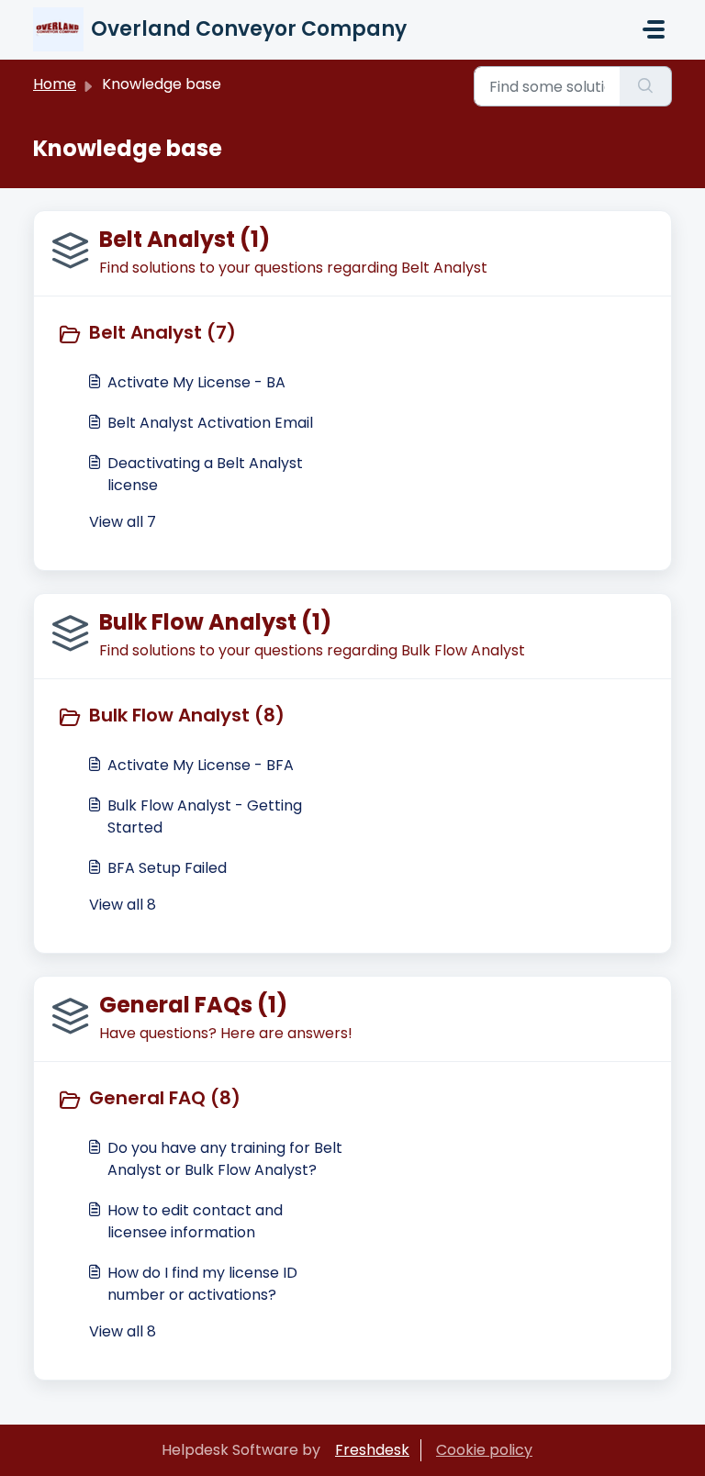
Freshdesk (372, 1449)
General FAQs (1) (193, 1005)
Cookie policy (484, 1449)
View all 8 (122, 904)
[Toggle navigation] (653, 29)
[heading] (200, 334)
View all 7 (122, 521)
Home (54, 84)
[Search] (646, 86)
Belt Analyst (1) (184, 239)
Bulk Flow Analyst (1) (215, 622)
